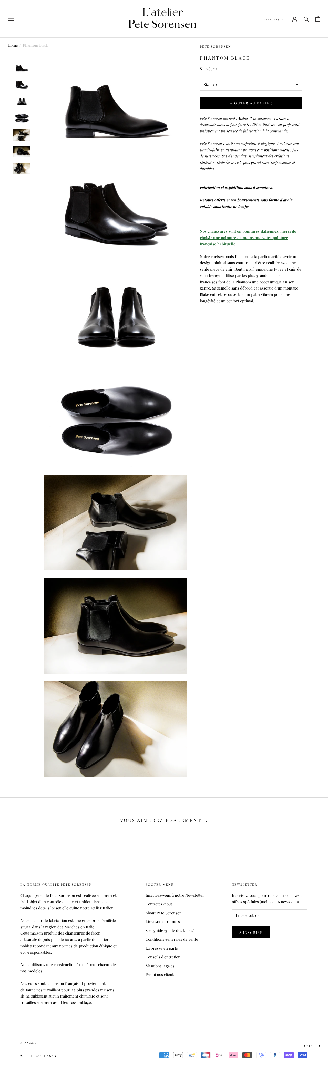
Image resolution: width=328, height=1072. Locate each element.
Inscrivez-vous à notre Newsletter (175, 895)
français (271, 19)
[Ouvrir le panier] (317, 19)
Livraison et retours (163, 921)
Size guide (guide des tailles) (170, 930)
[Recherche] (306, 19)
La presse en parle (162, 948)
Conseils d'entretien (163, 956)
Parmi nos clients (160, 974)
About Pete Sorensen (164, 912)
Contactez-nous (159, 903)
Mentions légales (160, 965)
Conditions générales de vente (172, 939)
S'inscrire (251, 932)
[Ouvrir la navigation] (11, 19)
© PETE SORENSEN (38, 1056)
